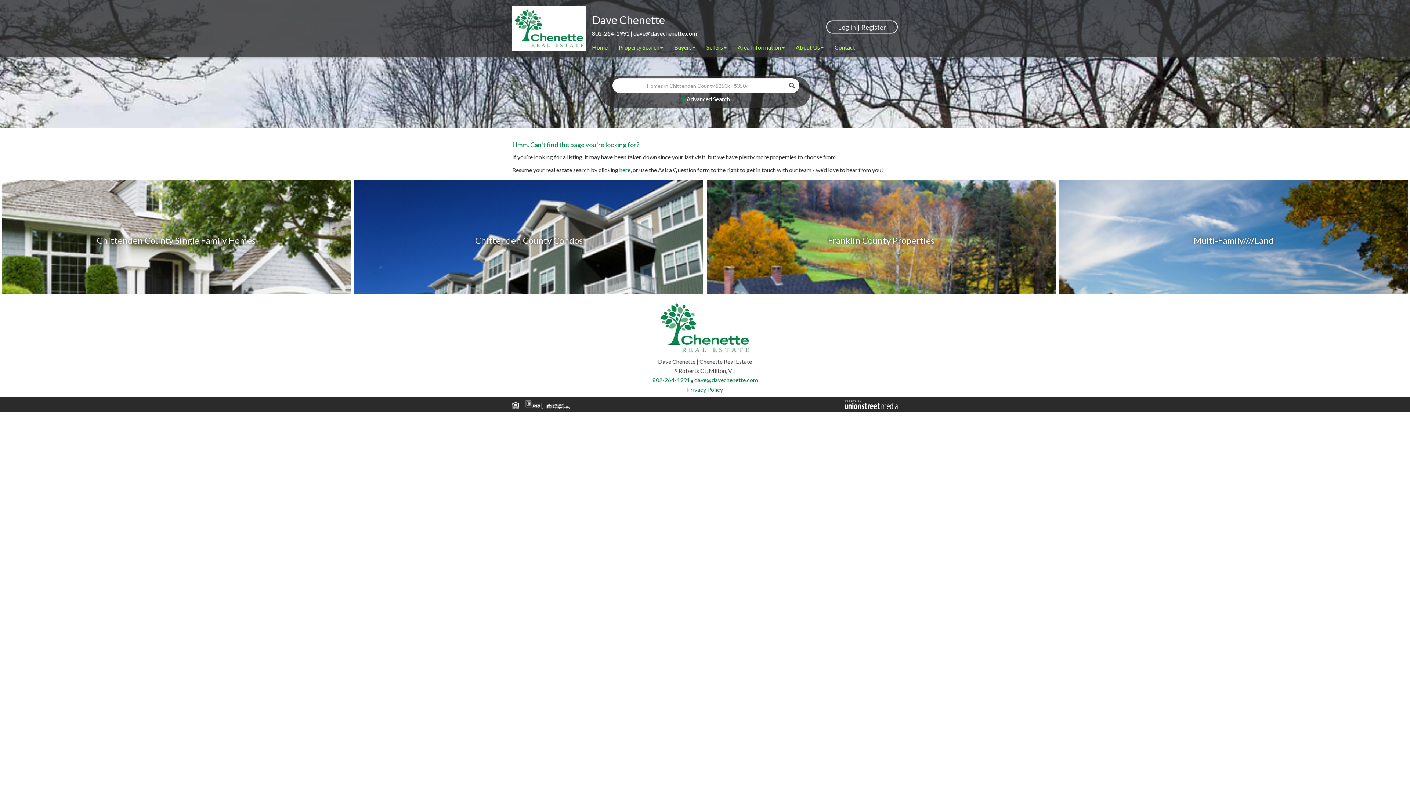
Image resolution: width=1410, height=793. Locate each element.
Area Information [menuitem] (759, 47)
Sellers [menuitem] (714, 47)
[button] (792, 85)
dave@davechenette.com (665, 33)
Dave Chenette (628, 19)
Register (873, 27)
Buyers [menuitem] (683, 47)
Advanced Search (708, 98)
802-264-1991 (610, 33)
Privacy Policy (705, 389)
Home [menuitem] (600, 47)
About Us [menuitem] (808, 47)
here (624, 169)
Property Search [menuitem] (639, 47)
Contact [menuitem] (845, 47)
